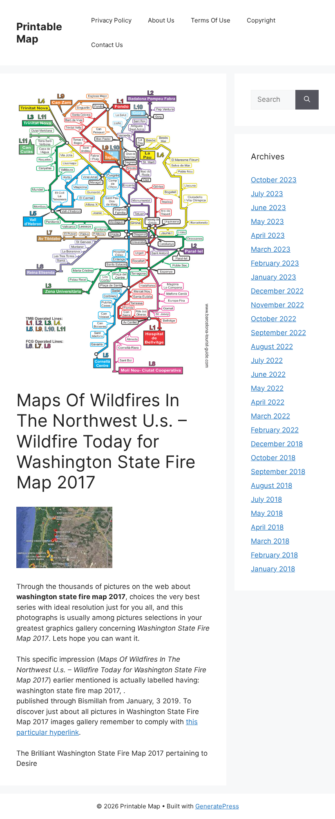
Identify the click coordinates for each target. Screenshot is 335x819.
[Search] (307, 100)
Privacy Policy (111, 20)
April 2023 (268, 235)
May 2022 (267, 388)
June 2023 (268, 208)
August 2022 (272, 346)
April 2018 (267, 527)
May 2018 (267, 513)
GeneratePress (217, 806)
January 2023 (273, 277)
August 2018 (271, 485)
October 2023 (274, 180)
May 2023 (267, 221)
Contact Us (107, 45)
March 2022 (270, 416)
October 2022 (273, 319)
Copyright (261, 20)
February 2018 (274, 555)
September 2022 (278, 333)
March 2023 (270, 249)
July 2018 (266, 499)
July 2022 (267, 360)
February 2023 (275, 263)
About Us (161, 20)
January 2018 (273, 569)
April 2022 (267, 402)
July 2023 (267, 194)
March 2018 (270, 541)
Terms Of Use (210, 20)
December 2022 (277, 291)
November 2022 (277, 305)
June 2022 (268, 374)
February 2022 (275, 430)
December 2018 (277, 444)
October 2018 (273, 458)
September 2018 (278, 472)
